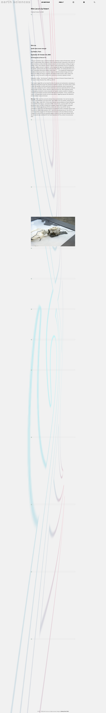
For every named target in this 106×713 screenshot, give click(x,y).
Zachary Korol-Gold (65, 711)
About (61, 2)
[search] (94, 2)
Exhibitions (45, 2)
